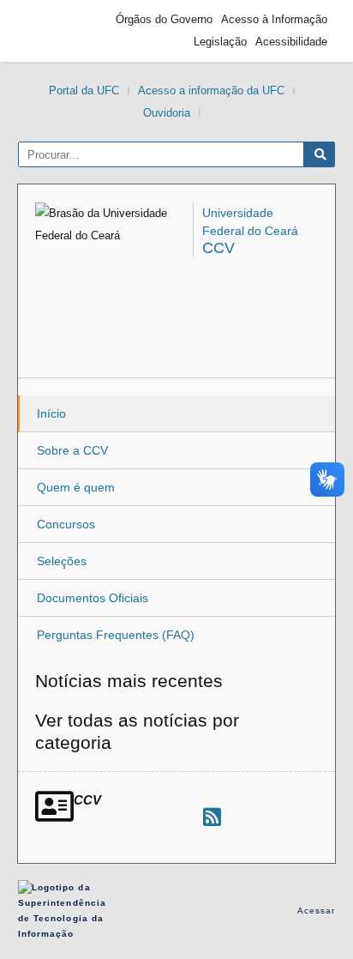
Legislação (220, 41)
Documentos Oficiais (92, 598)
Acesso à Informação (274, 19)
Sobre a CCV (72, 450)
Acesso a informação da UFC (211, 90)
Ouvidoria (166, 112)
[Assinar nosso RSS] (212, 817)
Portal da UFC (84, 90)
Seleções (62, 561)
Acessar (316, 910)
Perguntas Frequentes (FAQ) (115, 635)
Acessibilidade (291, 41)
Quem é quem (76, 487)
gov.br (56, 31)
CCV (218, 247)
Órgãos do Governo (164, 19)
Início (51, 413)
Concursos (66, 524)
